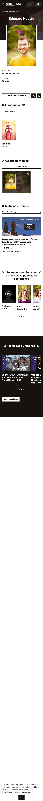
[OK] (21, 797)
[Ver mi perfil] (38, 4)
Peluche (6, 143)
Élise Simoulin (22, 308)
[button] (28, 174)
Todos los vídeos (10, 399)
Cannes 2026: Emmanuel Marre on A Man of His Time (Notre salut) (15, 377)
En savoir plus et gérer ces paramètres (16, 792)
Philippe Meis (6, 307)
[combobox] (21, 111)
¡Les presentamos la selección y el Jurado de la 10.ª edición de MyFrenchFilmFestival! (19, 242)
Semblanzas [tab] (21, 166)
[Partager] (33, 95)
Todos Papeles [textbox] (9, 112)
